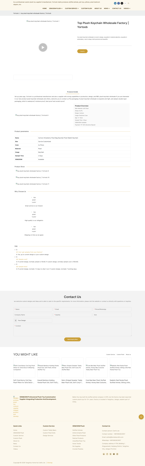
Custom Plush (120, 354)
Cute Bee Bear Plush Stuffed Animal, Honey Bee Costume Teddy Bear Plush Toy (96, 381)
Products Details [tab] (72, 92)
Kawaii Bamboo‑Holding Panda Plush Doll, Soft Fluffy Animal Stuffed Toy (48, 381)
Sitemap (49, 462)
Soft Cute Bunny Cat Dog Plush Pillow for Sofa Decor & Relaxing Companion (23, 381)
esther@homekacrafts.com (114, 437)
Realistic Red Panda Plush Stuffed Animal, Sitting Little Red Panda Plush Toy (120, 381)
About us (128, 354)
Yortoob (16, 13)
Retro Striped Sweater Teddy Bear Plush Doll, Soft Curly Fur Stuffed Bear (72, 381)
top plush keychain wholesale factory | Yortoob (36, 13)
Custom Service (110, 354)
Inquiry (82, 51)
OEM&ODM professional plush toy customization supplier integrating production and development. (38, 398)
